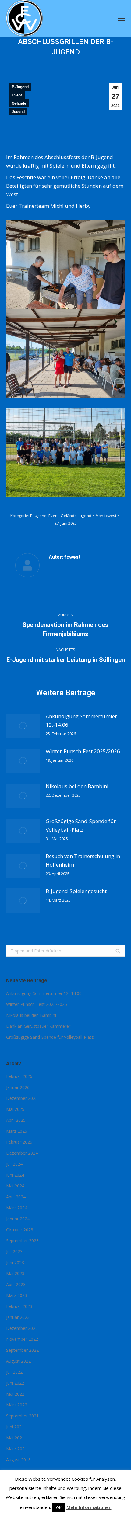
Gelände (19, 103)
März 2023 (16, 1295)
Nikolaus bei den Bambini (77, 786)
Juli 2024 (14, 1164)
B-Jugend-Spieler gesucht (76, 891)
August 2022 (18, 1361)
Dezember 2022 (22, 1328)
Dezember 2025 (22, 1098)
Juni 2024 (15, 1175)
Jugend (18, 112)
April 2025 (16, 1120)
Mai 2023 (15, 1273)
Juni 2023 (15, 1262)
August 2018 (18, 1459)
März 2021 (16, 1449)
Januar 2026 (18, 1087)
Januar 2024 (18, 1219)
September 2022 (22, 1350)
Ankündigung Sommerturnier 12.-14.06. (81, 720)
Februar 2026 (19, 1076)
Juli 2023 (14, 1251)
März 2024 (16, 1208)
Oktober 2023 (19, 1230)
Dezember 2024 (22, 1153)
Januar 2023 (18, 1317)
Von (106, 515)
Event (17, 95)
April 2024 (16, 1197)
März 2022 (16, 1405)
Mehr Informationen (89, 1507)
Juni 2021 (15, 1427)
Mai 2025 (15, 1109)
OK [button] (59, 1507)
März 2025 (16, 1131)
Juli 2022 (14, 1372)
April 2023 (16, 1284)
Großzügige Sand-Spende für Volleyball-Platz (81, 825)
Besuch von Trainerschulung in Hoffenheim (83, 860)
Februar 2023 (19, 1306)
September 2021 (22, 1416)
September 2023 (22, 1240)
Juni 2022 (15, 1383)
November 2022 (22, 1339)
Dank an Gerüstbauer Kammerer (38, 1026)
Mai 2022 (15, 1394)
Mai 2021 (15, 1438)
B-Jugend (20, 87)
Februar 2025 (19, 1142)
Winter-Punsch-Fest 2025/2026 (83, 751)
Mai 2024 (15, 1186)
